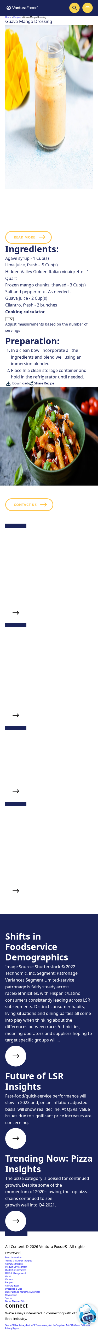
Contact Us (25, 504)
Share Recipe (43, 383)
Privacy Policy (25, 1325)
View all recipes (30, 933)
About (8, 1276)
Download (19, 383)
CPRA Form (75, 1325)
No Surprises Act (61, 1325)
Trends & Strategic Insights (18, 1260)
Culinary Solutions (14, 1263)
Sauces (8, 1298)
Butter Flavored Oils (15, 1301)
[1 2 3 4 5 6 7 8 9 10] (49, 319)
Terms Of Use (12, 1325)
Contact (9, 1279)
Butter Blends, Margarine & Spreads (22, 1291)
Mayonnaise (11, 1295)
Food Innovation (13, 1257)
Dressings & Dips (13, 1288)
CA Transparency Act (42, 1325)
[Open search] (74, 8)
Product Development (16, 1266)
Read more (24, 237)
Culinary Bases (12, 1285)
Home (8, 17)
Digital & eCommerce (15, 1269)
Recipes (17, 17)
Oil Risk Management (15, 1273)
